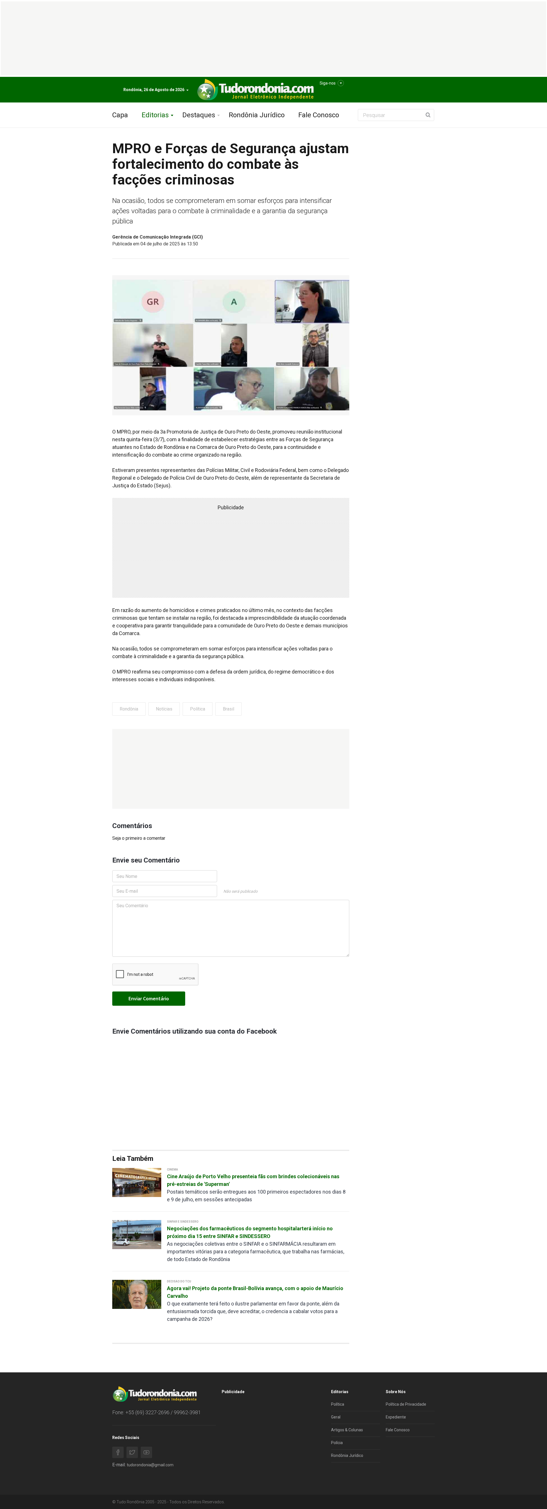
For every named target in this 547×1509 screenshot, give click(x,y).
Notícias (164, 709)
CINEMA (172, 1169)
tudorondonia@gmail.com (150, 1465)
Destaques (198, 115)
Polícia (337, 1442)
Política (197, 709)
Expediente (396, 1417)
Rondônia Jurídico (257, 115)
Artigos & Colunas (347, 1430)
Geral (335, 1417)
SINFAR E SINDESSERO (183, 1221)
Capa (120, 115)
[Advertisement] (230, 769)
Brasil (228, 709)
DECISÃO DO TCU (179, 1281)
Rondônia (129, 709)
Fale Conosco (318, 115)
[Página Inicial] (254, 90)
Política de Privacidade (406, 1404)
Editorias (155, 115)
